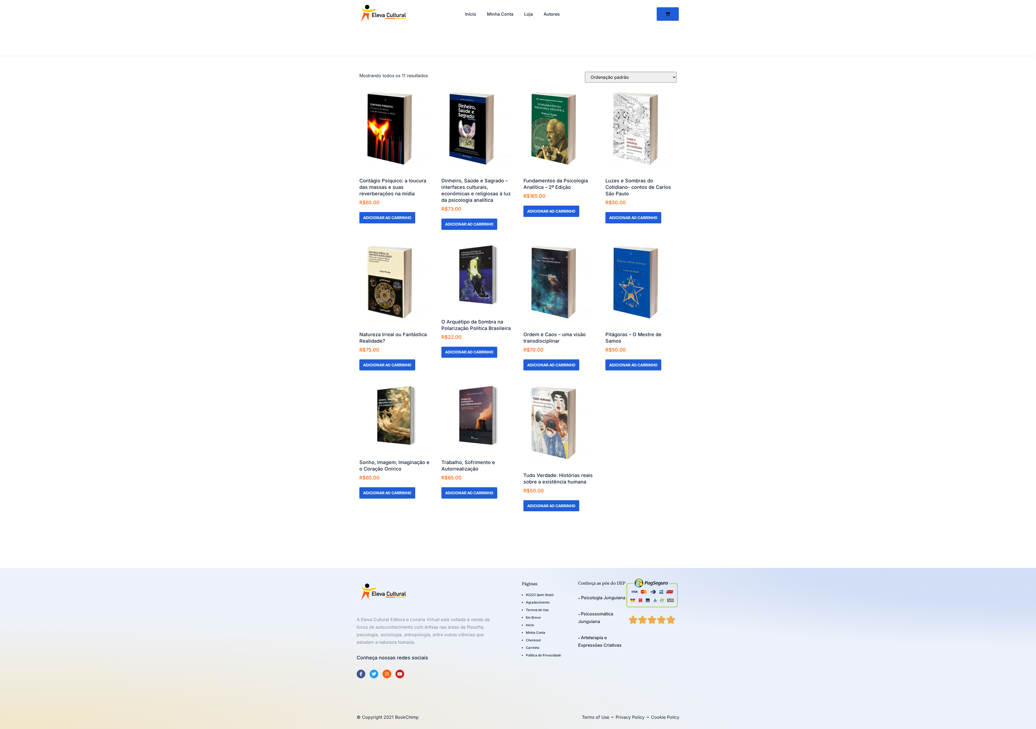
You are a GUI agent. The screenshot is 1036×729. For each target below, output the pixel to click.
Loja (528, 14)
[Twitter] (374, 674)
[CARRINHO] (668, 14)
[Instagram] (387, 674)
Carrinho (532, 648)
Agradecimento (538, 602)
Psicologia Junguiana (602, 597)
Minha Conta (500, 14)
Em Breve (533, 617)
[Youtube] (400, 674)
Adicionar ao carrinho (387, 217)
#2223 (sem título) (540, 595)
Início (470, 14)
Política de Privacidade (543, 655)
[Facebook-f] (361, 674)
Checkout (533, 640)
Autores (552, 14)
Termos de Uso (537, 610)
